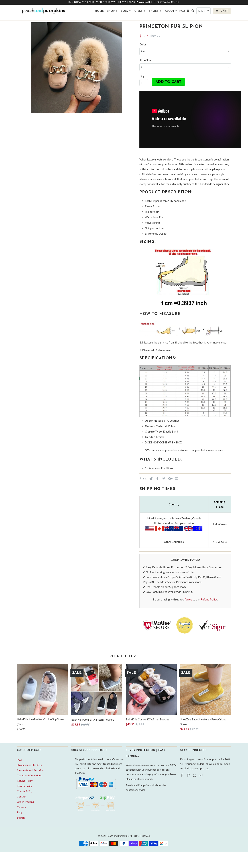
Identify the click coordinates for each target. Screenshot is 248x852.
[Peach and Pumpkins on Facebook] (182, 775)
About (171, 11)
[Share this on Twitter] (150, 479)
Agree (188, 599)
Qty (141, 76)
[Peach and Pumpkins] (42, 10)
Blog (19, 812)
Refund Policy (209, 599)
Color (142, 44)
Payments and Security (30, 770)
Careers (21, 807)
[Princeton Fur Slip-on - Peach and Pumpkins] (76, 67)
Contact (21, 796)
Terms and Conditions (29, 775)
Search (21, 817)
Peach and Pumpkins (118, 835)
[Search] (193, 11)
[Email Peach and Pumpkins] (201, 775)
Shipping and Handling (29, 764)
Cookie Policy (24, 791)
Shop (112, 11)
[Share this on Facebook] (157, 479)
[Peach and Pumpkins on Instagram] (195, 775)
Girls (139, 11)
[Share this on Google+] (169, 479)
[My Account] (188, 11)
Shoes (155, 11)
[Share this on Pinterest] (163, 479)
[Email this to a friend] (176, 479)
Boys (126, 11)
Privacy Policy (24, 785)
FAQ (19, 759)
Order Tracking (25, 801)
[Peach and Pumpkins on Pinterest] (189, 775)
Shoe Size (145, 60)
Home (99, 11)
